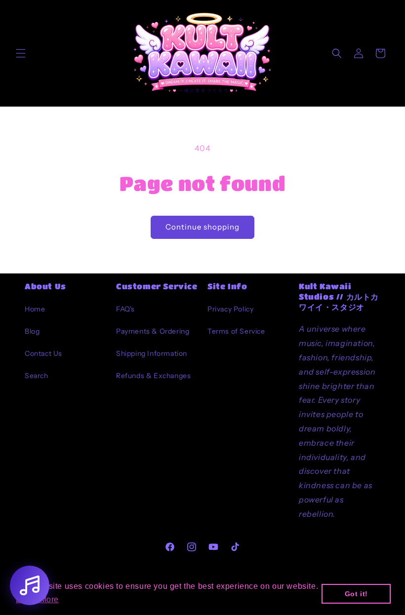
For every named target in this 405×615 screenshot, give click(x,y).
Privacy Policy (230, 309)
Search (36, 375)
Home (35, 309)
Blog (32, 331)
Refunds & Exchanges (153, 375)
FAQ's (125, 309)
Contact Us (43, 353)
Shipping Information (151, 353)
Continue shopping (202, 226)
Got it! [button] (356, 594)
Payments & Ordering (152, 331)
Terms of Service (236, 331)
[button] (21, 53)
